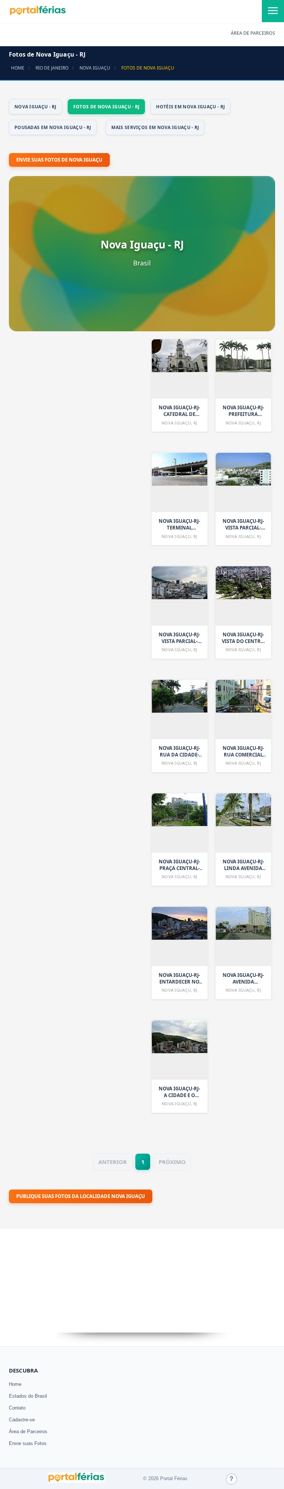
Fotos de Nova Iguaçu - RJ (106, 107)
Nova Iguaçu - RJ (35, 107)
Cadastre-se (22, 1419)
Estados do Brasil (28, 1396)
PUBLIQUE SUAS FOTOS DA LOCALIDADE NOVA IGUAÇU (80, 1196)
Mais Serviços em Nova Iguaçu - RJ (155, 127)
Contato (17, 1408)
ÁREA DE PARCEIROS (253, 33)
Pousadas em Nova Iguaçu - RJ (52, 127)
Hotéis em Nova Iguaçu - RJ (190, 107)
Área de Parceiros (28, 1431)
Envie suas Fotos (28, 1443)
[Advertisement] (64, 533)
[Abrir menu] (273, 11)
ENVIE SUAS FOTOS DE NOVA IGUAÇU (59, 159)
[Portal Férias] (38, 13)
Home (15, 1384)
